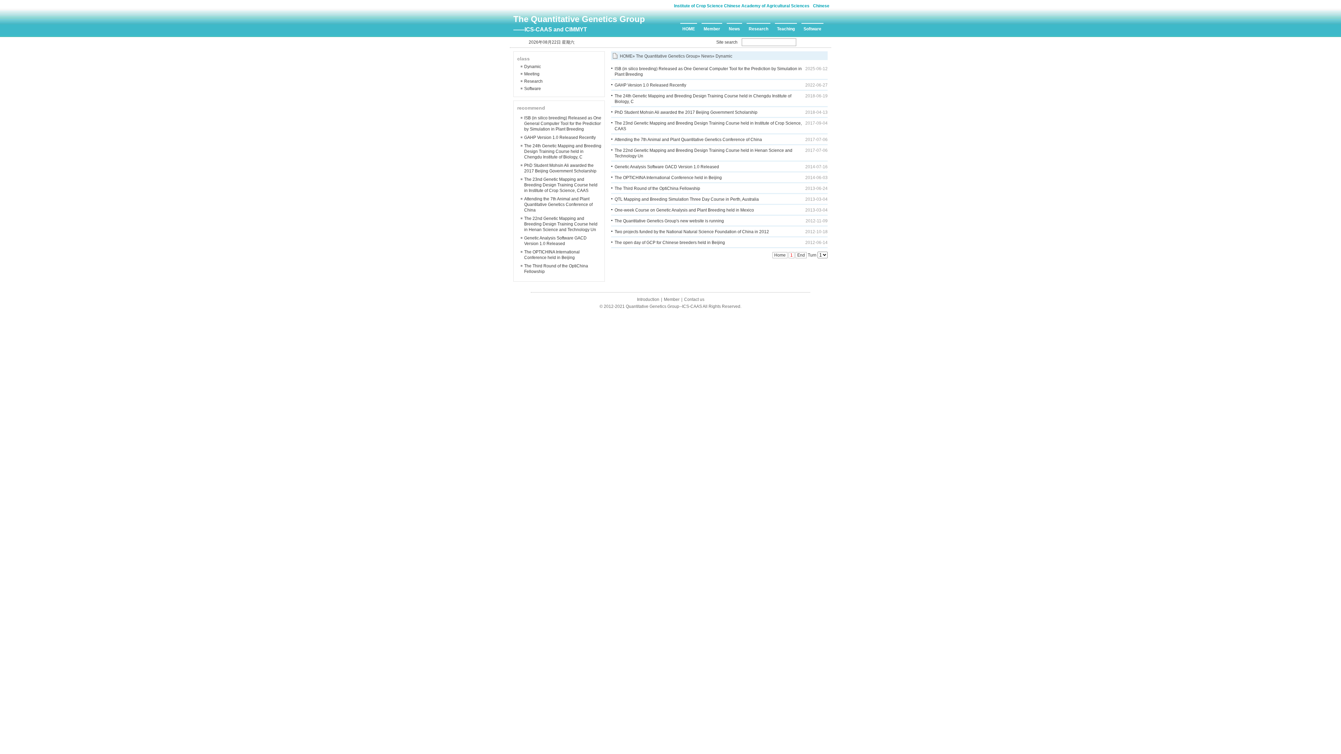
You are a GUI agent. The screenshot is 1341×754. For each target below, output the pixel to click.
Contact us (694, 299)
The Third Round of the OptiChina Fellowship (657, 188)
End (801, 255)
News (734, 29)
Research (758, 29)
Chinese (821, 5)
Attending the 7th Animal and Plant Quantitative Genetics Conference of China (558, 205)
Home (780, 255)
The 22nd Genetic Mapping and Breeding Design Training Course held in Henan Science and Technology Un (561, 224)
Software (812, 29)
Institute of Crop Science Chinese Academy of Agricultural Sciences (741, 5)
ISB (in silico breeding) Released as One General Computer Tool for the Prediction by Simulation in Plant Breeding (563, 124)
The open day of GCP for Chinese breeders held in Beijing (670, 242)
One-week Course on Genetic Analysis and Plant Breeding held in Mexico (684, 210)
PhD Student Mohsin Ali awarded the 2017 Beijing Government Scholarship (686, 112)
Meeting (532, 74)
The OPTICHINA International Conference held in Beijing (668, 177)
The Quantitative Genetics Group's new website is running (669, 221)
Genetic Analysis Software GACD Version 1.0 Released (667, 166)
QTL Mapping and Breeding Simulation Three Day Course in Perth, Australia (687, 199)
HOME (688, 29)
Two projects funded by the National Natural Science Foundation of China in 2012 (692, 231)
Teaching (786, 29)
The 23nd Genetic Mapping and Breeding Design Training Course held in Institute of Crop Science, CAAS (561, 185)
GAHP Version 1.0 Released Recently (560, 137)
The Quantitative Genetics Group (579, 19)
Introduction (648, 299)
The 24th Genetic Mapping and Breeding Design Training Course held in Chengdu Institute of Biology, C (562, 151)
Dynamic (532, 66)
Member (712, 29)
